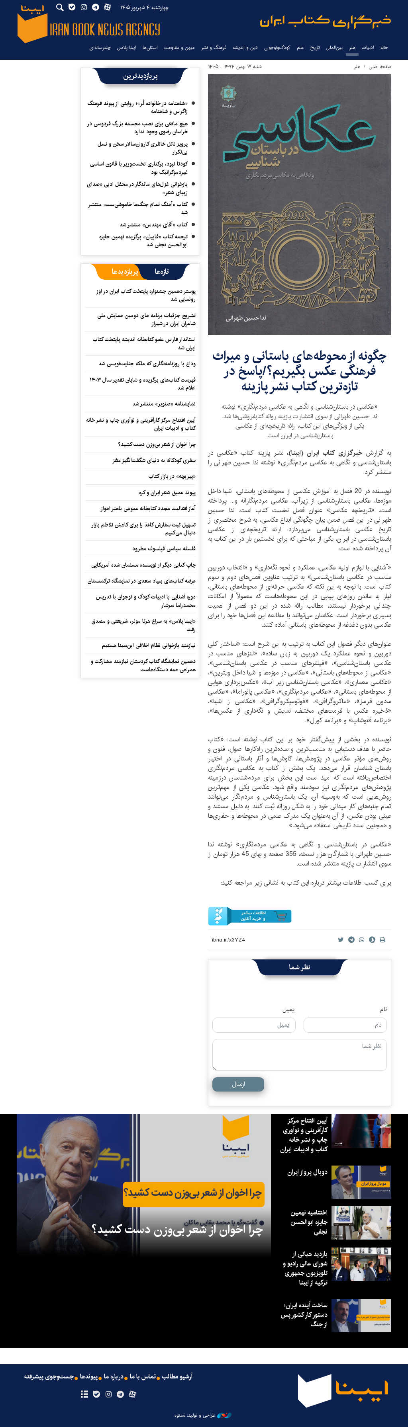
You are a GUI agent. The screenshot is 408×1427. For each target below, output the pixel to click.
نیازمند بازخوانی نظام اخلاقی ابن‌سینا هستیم (149, 645)
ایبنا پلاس (126, 47)
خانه (384, 47)
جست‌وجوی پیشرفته (49, 1377)
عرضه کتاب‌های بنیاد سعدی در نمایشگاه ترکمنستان (142, 581)
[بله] (96, 1395)
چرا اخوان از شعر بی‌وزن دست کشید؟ (157, 444)
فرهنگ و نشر (213, 47)
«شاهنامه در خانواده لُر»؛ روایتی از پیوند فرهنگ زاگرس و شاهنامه (138, 107)
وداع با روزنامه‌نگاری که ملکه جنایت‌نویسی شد (147, 363)
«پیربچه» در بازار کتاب (172, 476)
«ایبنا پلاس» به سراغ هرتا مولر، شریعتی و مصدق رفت (144, 625)
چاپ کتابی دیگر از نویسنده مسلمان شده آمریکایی (143, 565)
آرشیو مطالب (177, 1377)
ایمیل (289, 1009)
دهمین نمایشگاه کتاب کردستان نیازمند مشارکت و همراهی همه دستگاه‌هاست (143, 665)
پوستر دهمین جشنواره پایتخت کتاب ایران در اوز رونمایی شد (146, 295)
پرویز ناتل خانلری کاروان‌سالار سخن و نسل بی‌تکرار (143, 148)
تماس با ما (143, 1377)
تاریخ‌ (315, 47)
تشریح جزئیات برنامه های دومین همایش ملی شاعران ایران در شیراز (146, 319)
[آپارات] (132, 1395)
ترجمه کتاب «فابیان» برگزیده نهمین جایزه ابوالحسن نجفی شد (143, 240)
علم (300, 47)
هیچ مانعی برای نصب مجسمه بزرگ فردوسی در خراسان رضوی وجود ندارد (138, 127)
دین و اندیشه (245, 47)
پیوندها (89, 1377)
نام (383, 1009)
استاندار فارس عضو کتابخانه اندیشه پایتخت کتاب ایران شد (144, 343)
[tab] (162, 272)
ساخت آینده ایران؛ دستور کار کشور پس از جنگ (304, 1315)
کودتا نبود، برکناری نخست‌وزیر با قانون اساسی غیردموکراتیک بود (139, 168)
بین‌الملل (334, 47)
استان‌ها (150, 47)
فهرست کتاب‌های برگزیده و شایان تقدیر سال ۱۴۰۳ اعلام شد (143, 384)
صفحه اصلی (380, 66)
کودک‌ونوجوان (277, 47)
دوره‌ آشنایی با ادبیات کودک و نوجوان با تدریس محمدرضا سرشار (146, 601)
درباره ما (114, 1377)
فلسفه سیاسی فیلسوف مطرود (164, 548)
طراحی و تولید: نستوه (195, 1415)
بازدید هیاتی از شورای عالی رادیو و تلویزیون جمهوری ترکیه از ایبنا (305, 1268)
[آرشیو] (84, 1395)
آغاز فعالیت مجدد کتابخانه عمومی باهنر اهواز (148, 508)
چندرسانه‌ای (100, 47)
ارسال (238, 1084)
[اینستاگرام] (108, 1395)
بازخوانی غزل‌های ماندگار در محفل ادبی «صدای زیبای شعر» (137, 188)
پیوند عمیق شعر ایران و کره (167, 492)
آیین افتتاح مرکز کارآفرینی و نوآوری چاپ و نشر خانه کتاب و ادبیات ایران (141, 424)
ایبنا (325, 22)
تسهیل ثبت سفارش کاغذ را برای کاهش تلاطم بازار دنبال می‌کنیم (144, 529)
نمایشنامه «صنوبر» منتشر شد (164, 404)
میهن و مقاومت (179, 47)
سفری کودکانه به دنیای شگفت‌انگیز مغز (154, 460)
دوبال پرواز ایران (307, 1172)
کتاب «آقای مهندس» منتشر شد (154, 224)
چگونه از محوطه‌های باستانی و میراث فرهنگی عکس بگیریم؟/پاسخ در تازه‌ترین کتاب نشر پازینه (299, 371)
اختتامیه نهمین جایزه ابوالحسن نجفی (309, 1222)
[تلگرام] (121, 1395)
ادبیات (368, 47)
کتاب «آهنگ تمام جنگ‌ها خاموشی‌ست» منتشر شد (138, 208)
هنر (352, 47)
